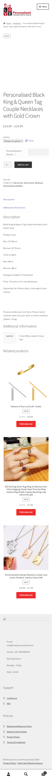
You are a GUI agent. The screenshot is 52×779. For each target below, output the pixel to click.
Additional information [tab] (14, 207)
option (6, 137)
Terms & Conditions (16, 742)
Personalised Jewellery (13, 186)
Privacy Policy (13, 737)
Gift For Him (29, 182)
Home (8, 23)
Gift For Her (18, 182)
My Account (8, 774)
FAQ (9, 703)
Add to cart (23, 164)
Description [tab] (8, 199)
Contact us (12, 698)
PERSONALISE (26, 424)
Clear (31, 140)
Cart (40, 772)
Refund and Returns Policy (19, 726)
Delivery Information (17, 731)
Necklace (17, 23)
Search (26, 774)
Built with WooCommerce (30, 763)
